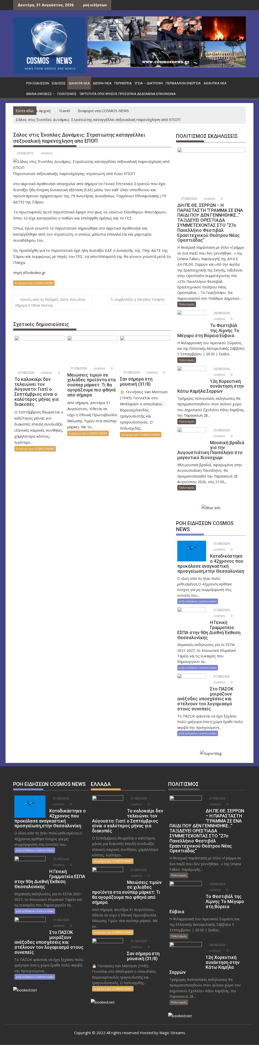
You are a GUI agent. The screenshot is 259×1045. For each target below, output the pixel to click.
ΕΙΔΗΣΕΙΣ (59, 83)
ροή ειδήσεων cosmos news (198, 601)
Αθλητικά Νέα (215, 83)
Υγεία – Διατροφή (149, 83)
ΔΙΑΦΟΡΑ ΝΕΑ (79, 83)
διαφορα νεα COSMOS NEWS (34, 283)
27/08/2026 (188, 198)
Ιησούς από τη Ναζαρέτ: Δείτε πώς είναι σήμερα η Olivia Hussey (50, 302)
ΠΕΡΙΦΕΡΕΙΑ (123, 83)
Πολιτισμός (67, 94)
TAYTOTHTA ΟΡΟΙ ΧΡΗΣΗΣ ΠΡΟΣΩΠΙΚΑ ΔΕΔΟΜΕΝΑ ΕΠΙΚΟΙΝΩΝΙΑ (127, 94)
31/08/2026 (25, 372)
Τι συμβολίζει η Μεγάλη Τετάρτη (137, 299)
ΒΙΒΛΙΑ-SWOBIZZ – (40, 94)
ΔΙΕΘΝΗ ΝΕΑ (102, 83)
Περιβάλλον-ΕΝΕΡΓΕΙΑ (183, 83)
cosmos (46, 153)
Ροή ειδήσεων (37, 83)
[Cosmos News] (18, 82)
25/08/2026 (221, 430)
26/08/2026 (221, 313)
